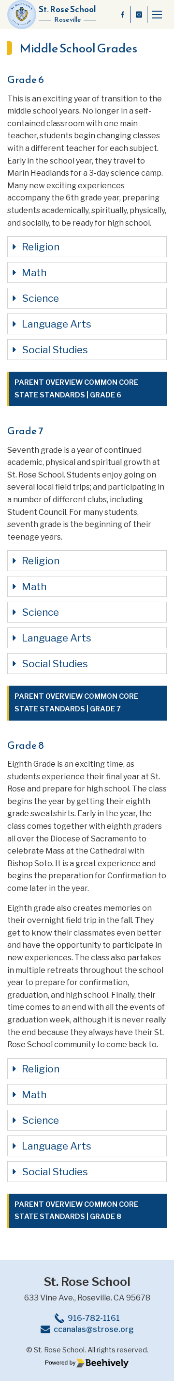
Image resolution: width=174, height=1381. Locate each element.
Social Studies (55, 350)
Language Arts (56, 324)
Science (40, 298)
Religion (40, 247)
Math (34, 272)
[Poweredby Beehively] (87, 1363)
